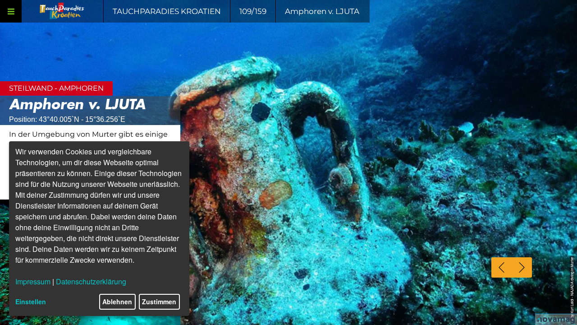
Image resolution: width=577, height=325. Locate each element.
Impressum (32, 281)
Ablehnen (117, 301)
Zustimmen (159, 301)
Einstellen (30, 301)
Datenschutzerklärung (91, 281)
